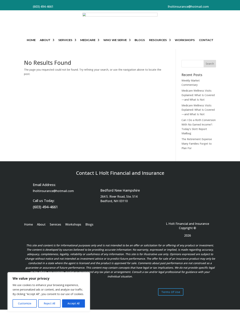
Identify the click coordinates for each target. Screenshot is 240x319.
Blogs (140, 40)
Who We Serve (115, 40)
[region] (49, 292)
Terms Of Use (170, 292)
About (45, 40)
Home (31, 40)
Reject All (49, 303)
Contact (206, 40)
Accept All (74, 303)
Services (65, 40)
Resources (158, 40)
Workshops (185, 40)
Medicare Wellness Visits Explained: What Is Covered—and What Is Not (198, 95)
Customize (24, 303)
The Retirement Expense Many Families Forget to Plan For (197, 143)
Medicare (87, 40)
